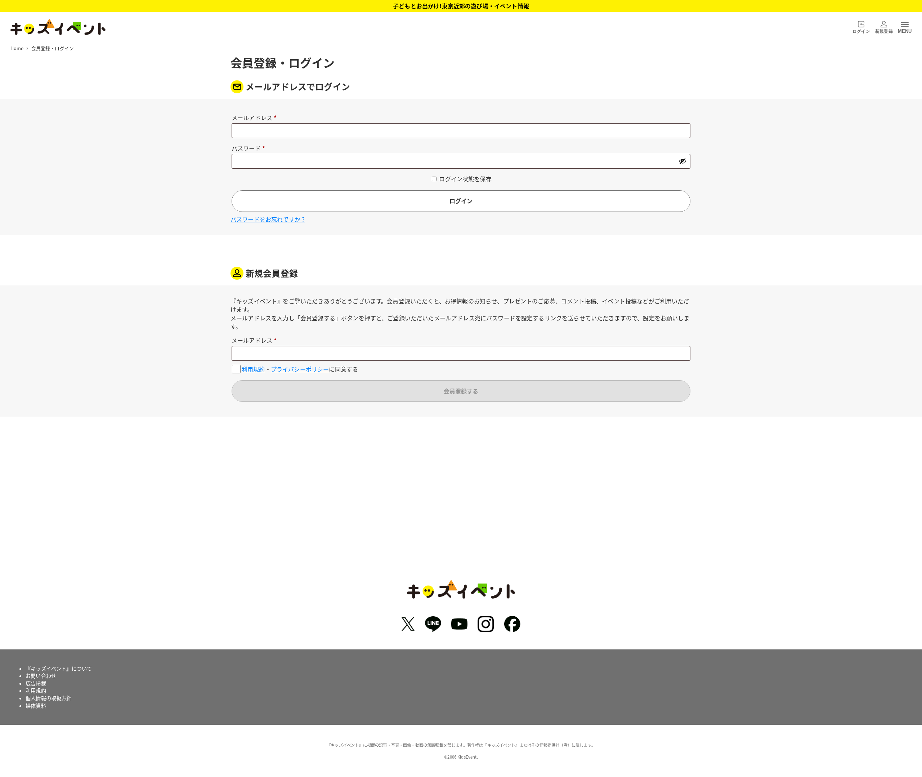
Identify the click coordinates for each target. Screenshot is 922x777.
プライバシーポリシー (300, 369)
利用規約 (253, 369)
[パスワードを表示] (682, 161)
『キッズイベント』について (59, 668)
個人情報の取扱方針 (48, 698)
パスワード (251, 148)
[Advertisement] (461, 512)
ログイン (461, 200)
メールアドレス (257, 118)
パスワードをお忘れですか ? (267, 219)
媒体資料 (36, 705)
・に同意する (300, 369)
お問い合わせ (41, 675)
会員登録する (461, 391)
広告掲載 (36, 683)
